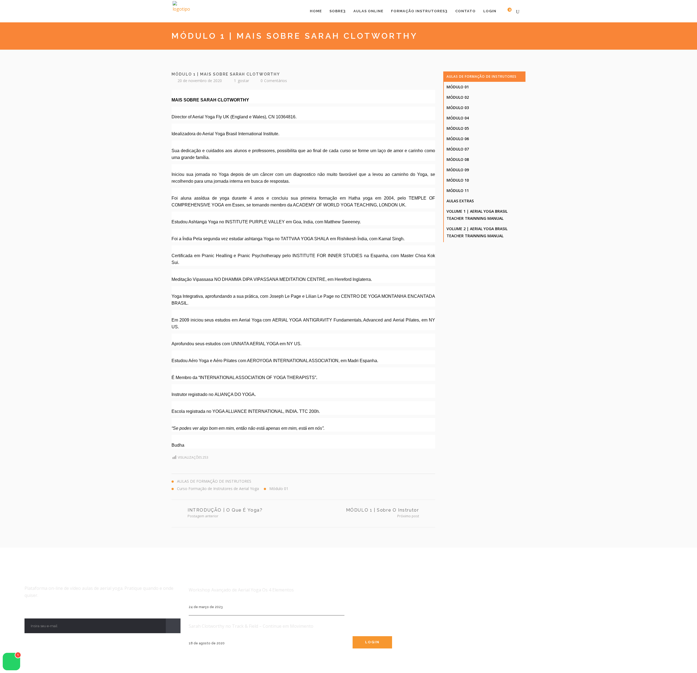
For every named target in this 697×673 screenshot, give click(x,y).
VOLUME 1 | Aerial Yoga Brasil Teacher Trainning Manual (477, 215)
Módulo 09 (458, 169)
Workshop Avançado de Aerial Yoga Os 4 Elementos (241, 590)
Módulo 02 (458, 97)
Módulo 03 (458, 107)
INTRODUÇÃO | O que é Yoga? (225, 510)
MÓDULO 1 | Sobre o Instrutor (382, 510)
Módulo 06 (458, 138)
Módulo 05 (458, 128)
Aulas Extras (460, 200)
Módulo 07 (458, 149)
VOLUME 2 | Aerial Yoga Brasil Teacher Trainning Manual (477, 232)
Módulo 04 (458, 118)
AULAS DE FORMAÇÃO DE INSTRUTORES (481, 76)
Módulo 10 (458, 180)
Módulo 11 (458, 190)
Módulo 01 (458, 86)
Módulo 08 (458, 159)
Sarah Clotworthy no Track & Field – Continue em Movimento (251, 626)
